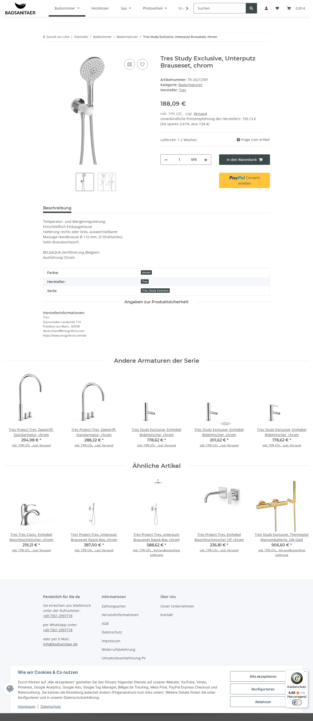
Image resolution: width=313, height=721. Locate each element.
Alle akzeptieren (263, 676)
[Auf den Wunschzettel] (142, 64)
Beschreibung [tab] (57, 208)
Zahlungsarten (114, 606)
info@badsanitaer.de (60, 644)
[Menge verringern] (166, 160)
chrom (146, 272)
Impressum (26, 706)
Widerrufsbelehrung (118, 649)
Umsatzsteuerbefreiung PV (123, 658)
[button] (184, 8)
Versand (200, 113)
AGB (105, 623)
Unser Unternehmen (177, 606)
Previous (12, 413)
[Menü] (305, 673)
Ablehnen (263, 702)
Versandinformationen (120, 614)
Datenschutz (51, 706)
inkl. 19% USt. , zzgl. (25, 445)
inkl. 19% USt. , (143, 550)
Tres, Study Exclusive (155, 290)
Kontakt (166, 614)
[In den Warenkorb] (47, 52)
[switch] (297, 702)
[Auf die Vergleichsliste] (129, 64)
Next (301, 413)
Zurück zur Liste (57, 36)
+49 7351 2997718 (57, 615)
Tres (144, 281)
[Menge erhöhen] (205, 160)
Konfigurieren (263, 689)
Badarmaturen (190, 84)
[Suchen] (251, 8)
